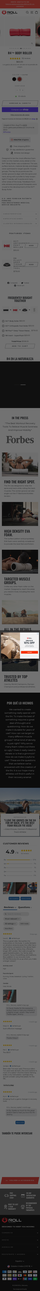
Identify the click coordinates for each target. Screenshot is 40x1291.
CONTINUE (29, 652)
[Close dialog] (38, 633)
